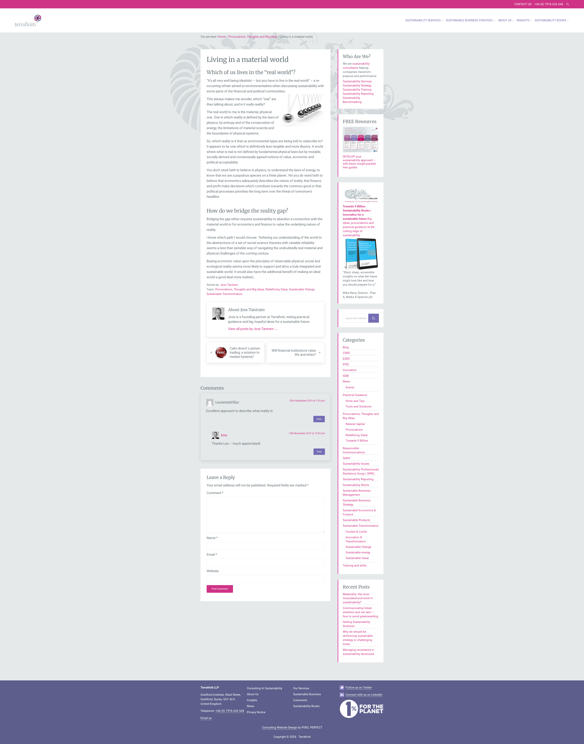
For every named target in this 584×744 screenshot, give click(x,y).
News (346, 381)
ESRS (346, 358)
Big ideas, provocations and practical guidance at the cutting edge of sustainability (358, 221)
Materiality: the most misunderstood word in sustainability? (358, 598)
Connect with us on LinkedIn (364, 694)
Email (212, 554)
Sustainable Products (356, 520)
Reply (319, 419)
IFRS (346, 364)
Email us (206, 718)
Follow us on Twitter (359, 687)
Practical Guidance (355, 395)
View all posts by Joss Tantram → (253, 329)
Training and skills (355, 565)
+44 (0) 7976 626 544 (229, 711)
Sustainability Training (357, 89)
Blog (346, 347)
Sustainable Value (357, 558)
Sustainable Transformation (224, 294)
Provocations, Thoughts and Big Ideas (239, 289)
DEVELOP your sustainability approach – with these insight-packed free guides (359, 162)
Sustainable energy (358, 552)
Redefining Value (277, 289)
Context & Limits (356, 531)
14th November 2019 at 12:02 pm (307, 433)
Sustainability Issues (356, 463)
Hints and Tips (355, 401)
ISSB (346, 376)
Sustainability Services (357, 81)
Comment (215, 493)
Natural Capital (355, 424)
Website (213, 571)
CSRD (346, 353)
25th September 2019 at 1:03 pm (307, 400)
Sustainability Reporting (358, 93)
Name (212, 538)
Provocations (354, 429)
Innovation (349, 370)
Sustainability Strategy (357, 85)
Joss (224, 435)
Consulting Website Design (279, 727)
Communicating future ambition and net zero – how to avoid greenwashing (360, 612)
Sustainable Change (302, 289)
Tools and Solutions (358, 406)
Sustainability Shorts (356, 485)
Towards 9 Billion (357, 440)
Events (350, 387)
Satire (346, 458)
